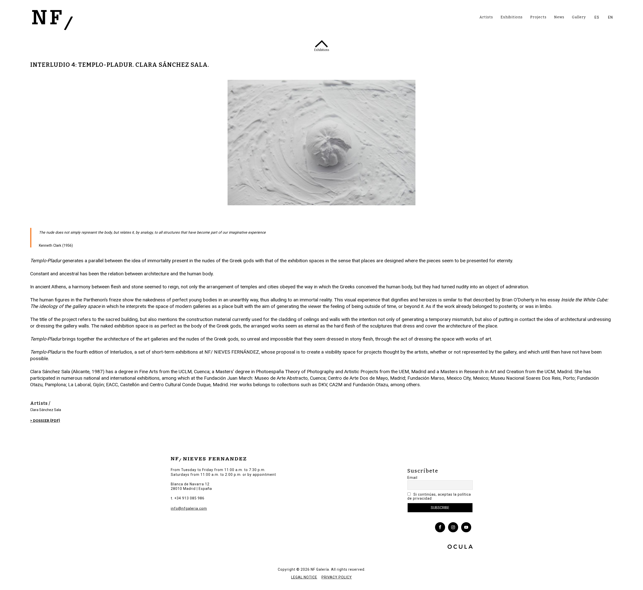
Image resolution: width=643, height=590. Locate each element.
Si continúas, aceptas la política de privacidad (439, 496)
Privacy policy (337, 577)
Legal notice (304, 577)
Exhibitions (512, 17)
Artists (486, 17)
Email (412, 478)
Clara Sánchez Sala (45, 410)
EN (610, 17)
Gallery (579, 17)
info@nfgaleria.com (189, 508)
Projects (538, 17)
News (559, 17)
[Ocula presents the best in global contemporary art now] (460, 547)
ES (597, 17)
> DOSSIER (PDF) (45, 421)
